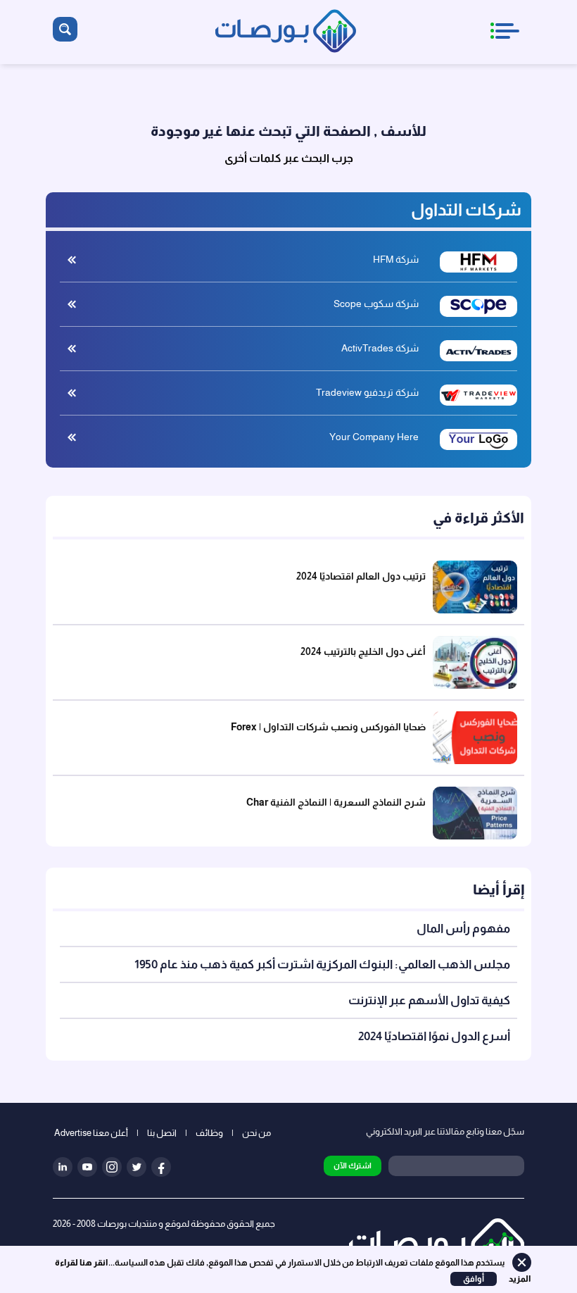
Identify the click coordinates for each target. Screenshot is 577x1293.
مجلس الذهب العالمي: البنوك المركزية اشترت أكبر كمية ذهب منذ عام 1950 (322, 964)
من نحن (256, 1133)
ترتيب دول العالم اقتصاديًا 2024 (361, 576)
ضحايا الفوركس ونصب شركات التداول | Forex (328, 726)
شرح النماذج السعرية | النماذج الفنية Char (336, 802)
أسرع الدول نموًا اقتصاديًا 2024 (434, 1036)
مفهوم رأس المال (462, 928)
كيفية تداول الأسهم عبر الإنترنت (429, 1000)
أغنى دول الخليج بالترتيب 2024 (363, 651)
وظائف (209, 1133)
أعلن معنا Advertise (91, 1133)
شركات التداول (466, 209)
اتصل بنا (162, 1133)
